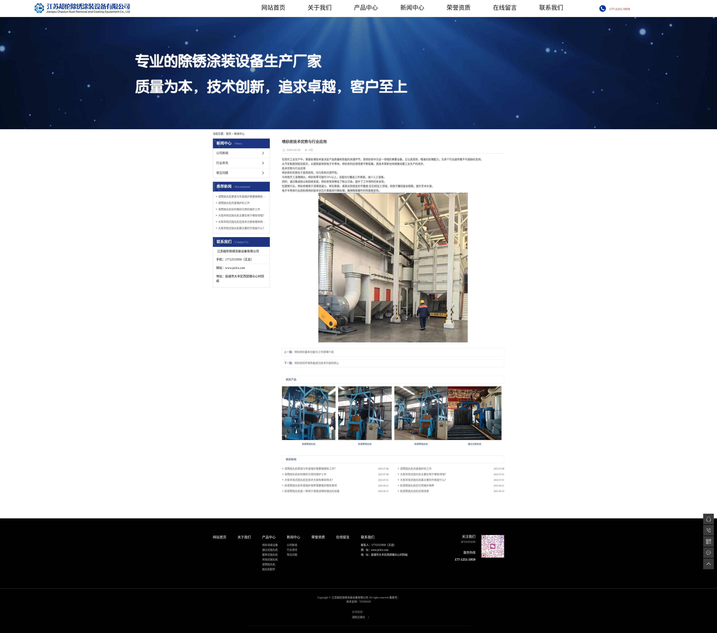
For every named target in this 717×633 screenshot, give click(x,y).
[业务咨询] (708, 519)
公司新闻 (222, 153)
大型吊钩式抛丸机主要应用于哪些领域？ (241, 215)
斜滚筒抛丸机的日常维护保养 (417, 485)
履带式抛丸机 (270, 554)
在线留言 (505, 7)
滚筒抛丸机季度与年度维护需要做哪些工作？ (242, 196)
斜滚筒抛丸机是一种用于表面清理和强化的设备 (312, 491)
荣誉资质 (459, 7)
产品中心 (366, 7)
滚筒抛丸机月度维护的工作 (234, 203)
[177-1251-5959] (708, 530)
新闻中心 (412, 7)
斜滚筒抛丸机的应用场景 (414, 491)
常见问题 (222, 172)
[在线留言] (708, 552)
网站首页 (273, 7)
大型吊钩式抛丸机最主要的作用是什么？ (241, 228)
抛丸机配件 (268, 569)
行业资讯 (222, 163)
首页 (228, 133)
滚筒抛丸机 (268, 564)
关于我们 (320, 7)
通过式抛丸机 (270, 549)
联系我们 (551, 7)
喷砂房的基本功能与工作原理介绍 (314, 352)
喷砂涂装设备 (270, 545)
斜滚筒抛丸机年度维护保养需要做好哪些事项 (311, 485)
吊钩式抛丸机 (270, 559)
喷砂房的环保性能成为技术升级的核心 (316, 363)
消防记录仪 (358, 617)
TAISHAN (365, 601)
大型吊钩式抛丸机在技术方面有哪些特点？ (242, 221)
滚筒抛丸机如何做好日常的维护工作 (239, 209)
